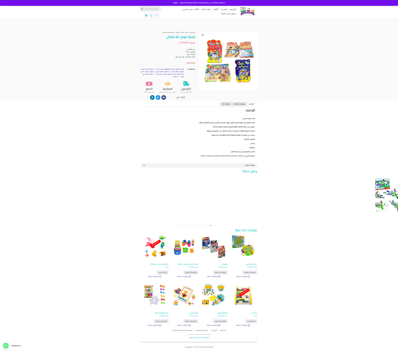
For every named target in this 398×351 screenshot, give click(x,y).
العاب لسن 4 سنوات (171, 71)
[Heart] (157, 16)
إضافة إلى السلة (249, 272)
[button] (202, 35)
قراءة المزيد (162, 272)
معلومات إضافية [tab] (239, 104)
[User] (151, 16)
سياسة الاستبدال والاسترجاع (182, 330)
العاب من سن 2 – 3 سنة (158, 74)
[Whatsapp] (6, 345)
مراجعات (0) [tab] (226, 104)
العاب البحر (205, 9)
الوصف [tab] (251, 104)
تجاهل (175, 3)
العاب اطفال (180, 32)
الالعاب (215, 9)
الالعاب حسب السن (191, 9)
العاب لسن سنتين (173, 74)
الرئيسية (232, 9)
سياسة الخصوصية (202, 330)
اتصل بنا (224, 9)
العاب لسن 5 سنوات (156, 71)
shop (186, 32)
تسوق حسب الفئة (228, 13)
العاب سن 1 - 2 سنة (157, 69)
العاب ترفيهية (169, 69)
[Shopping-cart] (146, 16)
